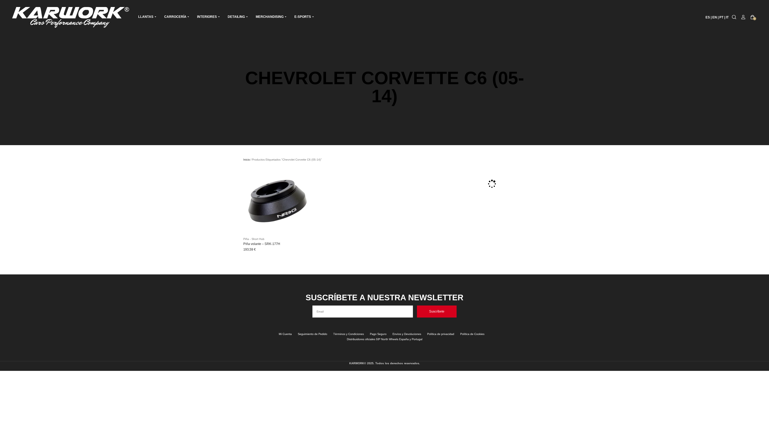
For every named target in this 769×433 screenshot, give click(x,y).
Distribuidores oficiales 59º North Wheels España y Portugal (384, 339)
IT (727, 17)
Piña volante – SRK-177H (261, 244)
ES (708, 17)
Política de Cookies (472, 334)
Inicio (246, 159)
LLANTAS (146, 16)
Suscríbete (436, 311)
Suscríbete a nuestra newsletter (384, 297)
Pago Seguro (378, 334)
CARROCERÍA (175, 16)
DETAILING (237, 16)
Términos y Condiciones (348, 334)
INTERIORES (207, 16)
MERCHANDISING (270, 16)
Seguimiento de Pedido (312, 334)
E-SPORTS (303, 16)
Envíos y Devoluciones (407, 334)
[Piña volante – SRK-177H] (276, 201)
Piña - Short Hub (253, 239)
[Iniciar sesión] (743, 17)
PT (721, 17)
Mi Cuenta (285, 334)
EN (714, 17)
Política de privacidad (440, 334)
